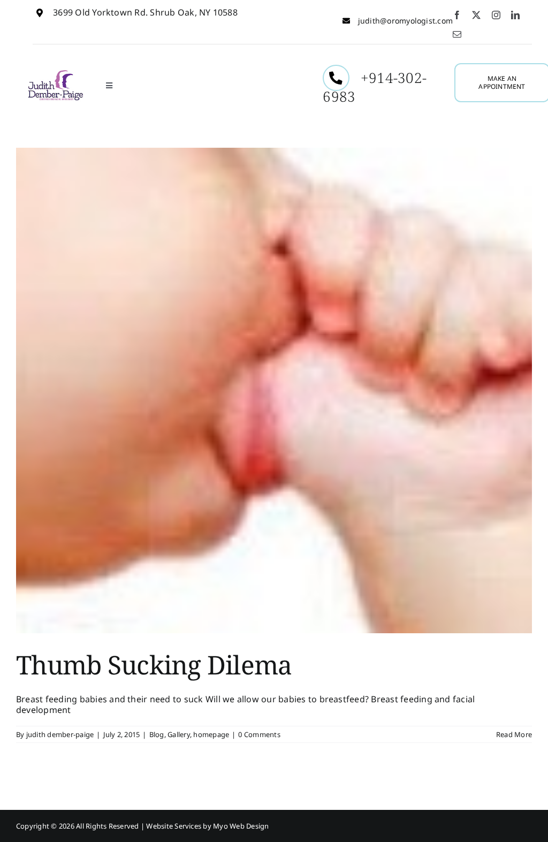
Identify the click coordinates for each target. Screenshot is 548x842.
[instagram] (496, 15)
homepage (211, 734)
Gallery (179, 734)
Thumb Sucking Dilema (154, 664)
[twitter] (476, 15)
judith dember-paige (60, 734)
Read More (514, 734)
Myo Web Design (241, 826)
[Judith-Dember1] (55, 73)
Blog (156, 734)
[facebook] (457, 15)
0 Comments (259, 734)
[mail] (457, 34)
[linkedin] (515, 15)
